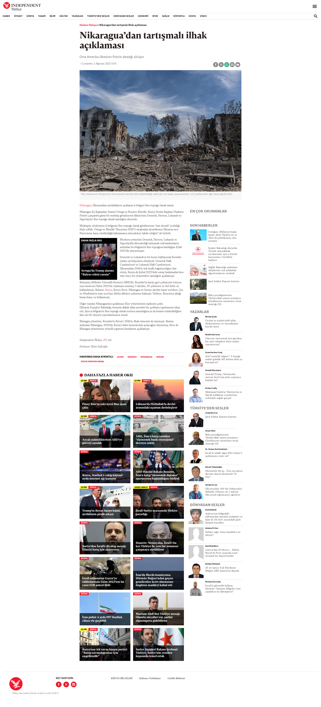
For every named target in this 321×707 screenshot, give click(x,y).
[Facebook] (59, 684)
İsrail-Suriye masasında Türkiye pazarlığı (157, 512)
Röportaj (179, 16)
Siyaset (18, 16)
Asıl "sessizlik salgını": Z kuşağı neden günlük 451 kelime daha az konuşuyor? (223, 359)
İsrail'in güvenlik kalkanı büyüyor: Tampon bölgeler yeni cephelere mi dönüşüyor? (222, 589)
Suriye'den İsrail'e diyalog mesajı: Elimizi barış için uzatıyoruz (104, 548)
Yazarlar (77, 16)
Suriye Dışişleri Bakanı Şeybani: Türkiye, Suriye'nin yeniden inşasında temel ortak (157, 653)
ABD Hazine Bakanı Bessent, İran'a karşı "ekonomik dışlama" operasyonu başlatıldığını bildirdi (157, 475)
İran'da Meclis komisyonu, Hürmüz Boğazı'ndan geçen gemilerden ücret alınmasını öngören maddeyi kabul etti (154, 580)
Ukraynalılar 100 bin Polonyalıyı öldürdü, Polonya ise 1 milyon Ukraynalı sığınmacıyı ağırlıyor (223, 492)
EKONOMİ (143, 16)
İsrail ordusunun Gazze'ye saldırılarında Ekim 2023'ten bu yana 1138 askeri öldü (103, 582)
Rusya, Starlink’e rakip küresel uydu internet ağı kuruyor (102, 477)
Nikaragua (85, 205)
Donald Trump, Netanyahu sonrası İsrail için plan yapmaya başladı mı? (223, 377)
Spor (155, 16)
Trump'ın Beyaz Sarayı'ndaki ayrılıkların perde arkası (101, 512)
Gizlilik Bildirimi (176, 678)
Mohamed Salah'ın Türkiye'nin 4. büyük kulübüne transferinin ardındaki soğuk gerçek (223, 395)
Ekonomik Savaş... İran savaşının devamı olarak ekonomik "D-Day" (223, 474)
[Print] (237, 64)
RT (104, 340)
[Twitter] (66, 684)
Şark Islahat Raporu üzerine (223, 281)
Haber (6, 16)
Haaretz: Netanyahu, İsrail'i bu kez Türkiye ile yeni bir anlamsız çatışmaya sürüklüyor (157, 546)
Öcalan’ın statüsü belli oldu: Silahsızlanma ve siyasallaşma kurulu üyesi (221, 324)
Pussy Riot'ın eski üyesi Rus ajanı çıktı (104, 406)
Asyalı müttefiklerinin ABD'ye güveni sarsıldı (102, 441)
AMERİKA (132, 357)
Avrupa (160, 357)
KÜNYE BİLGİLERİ (121, 678)
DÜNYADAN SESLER (124, 16)
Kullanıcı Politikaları (150, 678)
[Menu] (314, 6)
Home (83, 25)
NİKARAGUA (146, 357)
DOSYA (192, 16)
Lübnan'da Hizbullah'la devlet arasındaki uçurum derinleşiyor (156, 406)
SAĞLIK (165, 16)
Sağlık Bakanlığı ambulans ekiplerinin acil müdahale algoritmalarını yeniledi (223, 270)
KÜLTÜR (64, 16)
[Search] (315, 16)
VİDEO (203, 16)
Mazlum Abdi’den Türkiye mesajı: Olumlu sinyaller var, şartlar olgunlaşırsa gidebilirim (158, 617)
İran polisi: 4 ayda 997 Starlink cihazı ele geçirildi (102, 619)
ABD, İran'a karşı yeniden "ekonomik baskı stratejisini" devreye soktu (155, 440)
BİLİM (53, 16)
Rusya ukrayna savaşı (92, 362)
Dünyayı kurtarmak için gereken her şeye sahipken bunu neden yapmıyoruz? (223, 341)
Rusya (108, 290)
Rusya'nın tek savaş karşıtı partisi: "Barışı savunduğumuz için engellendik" (104, 653)
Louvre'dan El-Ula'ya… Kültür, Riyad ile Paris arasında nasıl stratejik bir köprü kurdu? (222, 553)
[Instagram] (74, 684)
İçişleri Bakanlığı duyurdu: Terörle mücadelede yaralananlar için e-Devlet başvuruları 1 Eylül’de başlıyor (223, 254)
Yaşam (42, 16)
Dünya (30, 16)
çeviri (120, 357)
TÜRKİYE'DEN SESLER (98, 16)
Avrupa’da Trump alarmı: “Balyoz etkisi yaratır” (97, 272)
